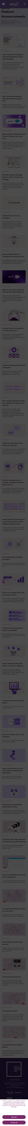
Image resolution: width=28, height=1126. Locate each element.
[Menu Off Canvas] (3, 4)
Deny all (14, 1117)
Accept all (14, 1122)
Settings (14, 1111)
